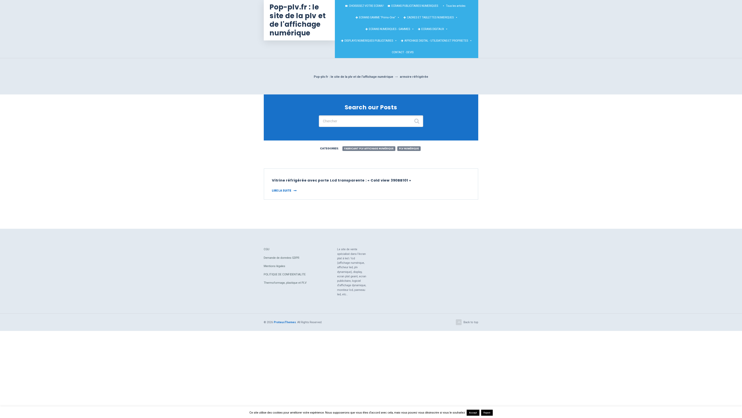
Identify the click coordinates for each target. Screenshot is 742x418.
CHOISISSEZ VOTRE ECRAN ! (366, 5)
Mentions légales (274, 266)
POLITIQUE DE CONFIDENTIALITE (285, 274)
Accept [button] (473, 412)
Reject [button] (486, 412)
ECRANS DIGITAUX (432, 29)
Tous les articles (455, 5)
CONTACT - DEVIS (403, 52)
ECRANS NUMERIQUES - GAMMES (389, 29)
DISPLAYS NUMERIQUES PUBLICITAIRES (369, 40)
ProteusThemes (285, 322)
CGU (266, 249)
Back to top (471, 322)
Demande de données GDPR (281, 258)
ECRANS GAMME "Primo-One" (377, 17)
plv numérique (409, 148)
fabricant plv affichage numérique (369, 148)
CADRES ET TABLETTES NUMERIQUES (430, 17)
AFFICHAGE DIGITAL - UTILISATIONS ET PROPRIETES (436, 40)
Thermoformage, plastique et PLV (285, 282)
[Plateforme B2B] (418, 52)
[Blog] (421, 52)
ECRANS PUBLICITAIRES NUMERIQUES (414, 5)
